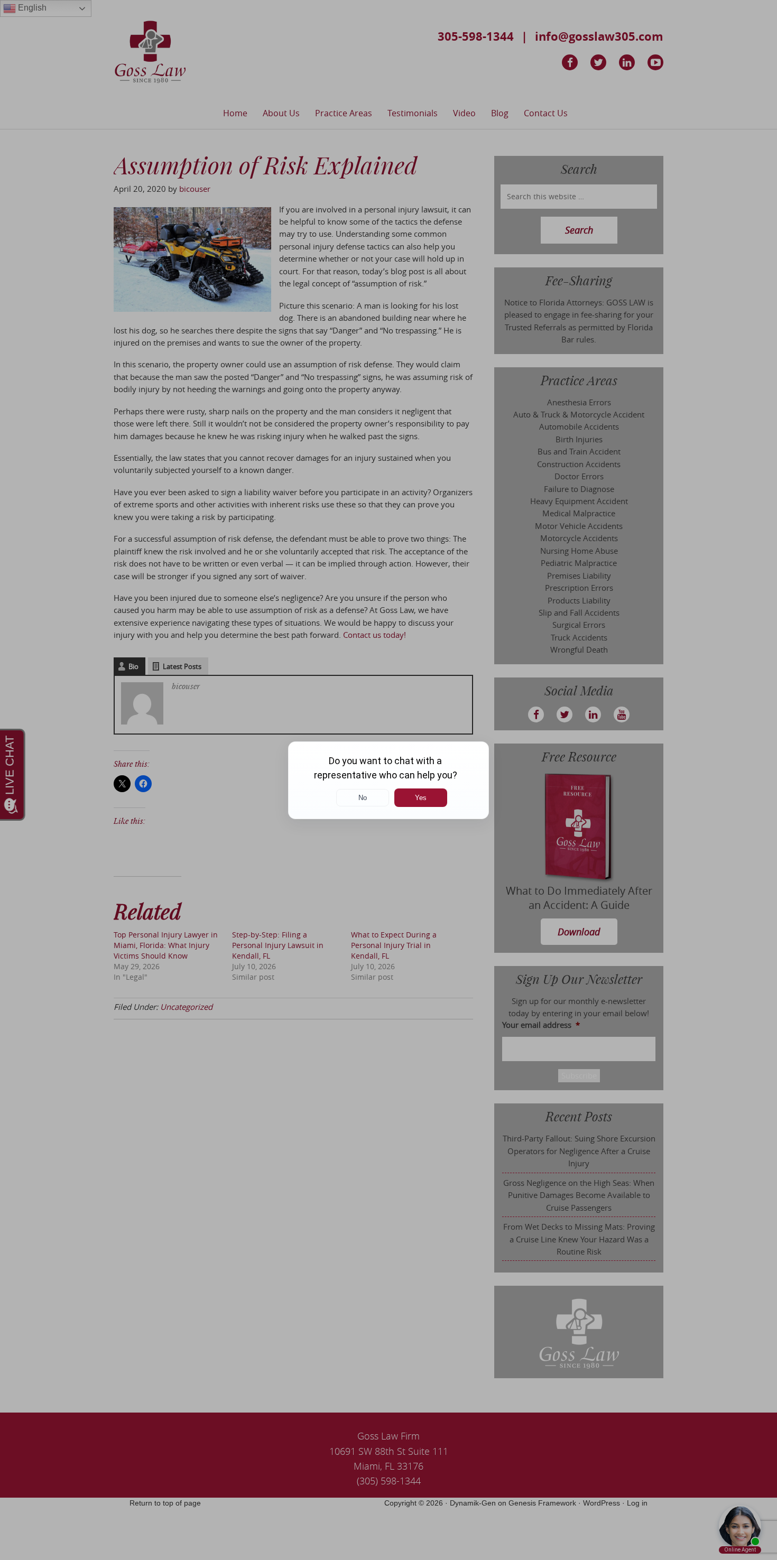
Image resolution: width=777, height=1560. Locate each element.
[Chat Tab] (388, 780)
